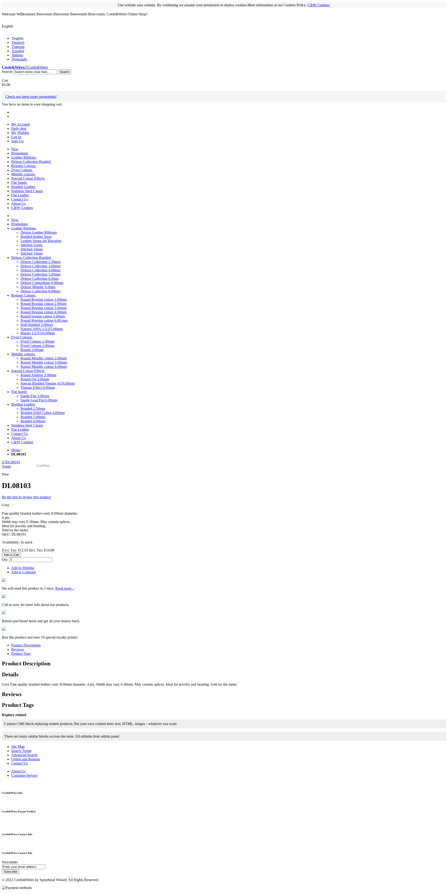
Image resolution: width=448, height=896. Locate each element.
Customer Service (24, 775)
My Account (20, 124)
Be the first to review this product (26, 497)
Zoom (6, 466)
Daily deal (18, 128)
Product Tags (21, 654)
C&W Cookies (318, 5)
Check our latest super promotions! (31, 97)
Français (18, 47)
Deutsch (18, 42)
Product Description (26, 645)
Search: (7, 72)
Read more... (64, 588)
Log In (16, 137)
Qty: (5, 559)
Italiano (17, 55)
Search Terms (21, 751)
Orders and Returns (25, 759)
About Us (18, 771)
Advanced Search (24, 755)
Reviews (17, 649)
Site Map (17, 747)
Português (19, 59)
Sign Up (17, 141)
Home (15, 450)
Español (18, 51)
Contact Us (19, 763)
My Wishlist (20, 133)
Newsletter (10, 862)
